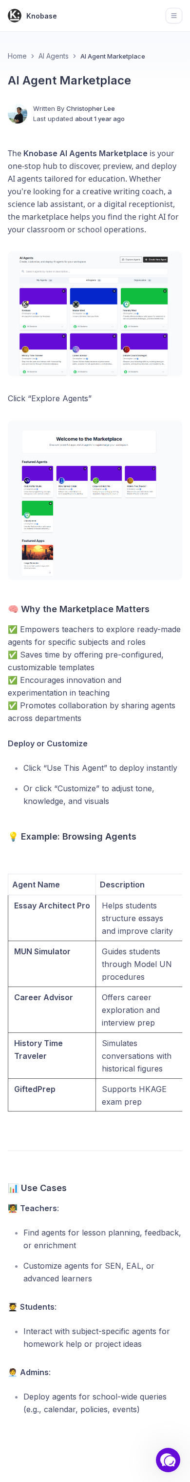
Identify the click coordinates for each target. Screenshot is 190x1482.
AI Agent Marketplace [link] (112, 56)
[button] (168, 1460)
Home (17, 56)
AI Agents (53, 56)
